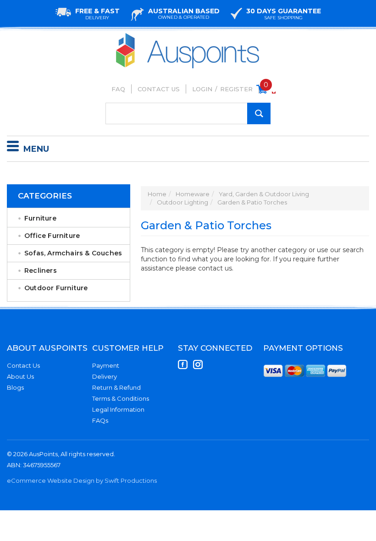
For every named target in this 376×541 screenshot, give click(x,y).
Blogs (15, 387)
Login (202, 89)
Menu (36, 149)
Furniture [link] (40, 218)
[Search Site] (259, 113)
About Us (20, 376)
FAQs (100, 420)
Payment (105, 365)
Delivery (104, 376)
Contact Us (159, 89)
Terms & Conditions (120, 398)
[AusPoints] (188, 35)
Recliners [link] (40, 270)
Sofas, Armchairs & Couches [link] (73, 253)
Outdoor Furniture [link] (56, 288)
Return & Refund (116, 387)
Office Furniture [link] (52, 236)
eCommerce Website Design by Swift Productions (82, 480)
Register (236, 89)
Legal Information (118, 409)
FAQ (118, 89)
